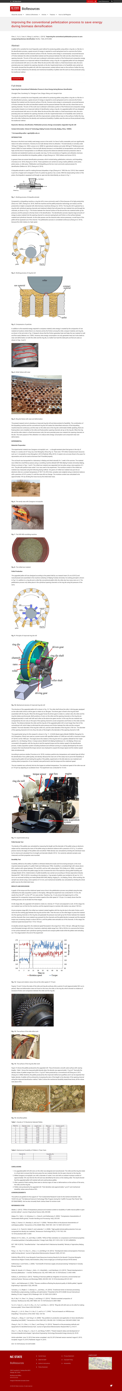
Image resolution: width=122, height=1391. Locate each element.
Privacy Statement (69, 1356)
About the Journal (17, 14)
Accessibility (67, 1363)
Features (52, 14)
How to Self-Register (65, 14)
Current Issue (42, 1356)
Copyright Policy (68, 1359)
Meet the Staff (42, 1359)
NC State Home (17, 1)
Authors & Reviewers (32, 14)
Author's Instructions (44, 1363)
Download (17, 78)
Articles (44, 14)
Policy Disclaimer (43, 1367)
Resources (90, 1)
